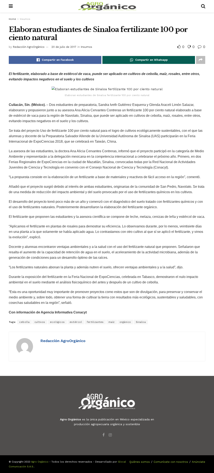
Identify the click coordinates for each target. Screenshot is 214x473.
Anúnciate (198, 461)
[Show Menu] (11, 6)
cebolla (24, 322)
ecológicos (57, 322)
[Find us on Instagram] (110, 435)
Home (12, 19)
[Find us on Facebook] (103, 435)
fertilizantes (95, 322)
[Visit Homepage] (107, 6)
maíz (111, 322)
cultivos (39, 322)
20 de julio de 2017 (63, 46)
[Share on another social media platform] (200, 60)
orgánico (125, 322)
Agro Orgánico (39, 461)
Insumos (25, 19)
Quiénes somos (139, 461)
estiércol (76, 322)
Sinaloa (141, 322)
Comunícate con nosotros (171, 461)
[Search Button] (203, 6)
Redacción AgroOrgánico (29, 46)
